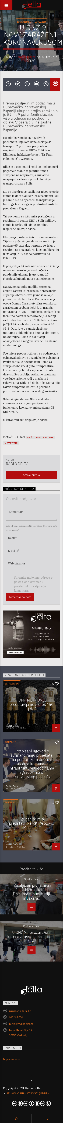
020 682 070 (16, 1017)
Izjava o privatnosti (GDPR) (28, 1093)
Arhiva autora (31, 475)
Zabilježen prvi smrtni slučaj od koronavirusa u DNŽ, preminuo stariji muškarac (31, 892)
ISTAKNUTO (24, 21)
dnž (29, 437)
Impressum (10, 1059)
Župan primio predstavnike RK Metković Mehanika (31, 823)
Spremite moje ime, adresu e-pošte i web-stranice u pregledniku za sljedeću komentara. (33, 578)
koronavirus (44, 437)
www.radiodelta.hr (20, 1011)
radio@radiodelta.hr (21, 1024)
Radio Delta (26, 57)
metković (11, 443)
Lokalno (40, 21)
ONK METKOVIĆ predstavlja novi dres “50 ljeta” (31, 704)
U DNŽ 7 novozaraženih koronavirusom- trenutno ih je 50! (31, 936)
